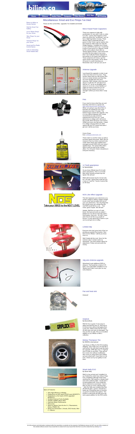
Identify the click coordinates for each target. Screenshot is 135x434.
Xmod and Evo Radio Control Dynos (33, 46)
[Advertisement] (32, 86)
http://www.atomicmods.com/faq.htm (94, 106)
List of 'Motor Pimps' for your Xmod (32, 32)
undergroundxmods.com (93, 135)
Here (100, 426)
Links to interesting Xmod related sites (32, 50)
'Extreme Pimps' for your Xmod (32, 41)
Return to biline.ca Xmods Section (32, 23)
